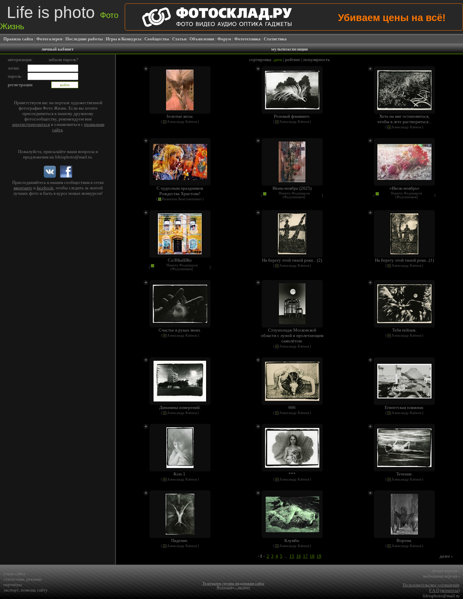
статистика (13, 579)
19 (319, 556)
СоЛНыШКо (180, 260)
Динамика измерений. (180, 407)
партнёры (12, 584)
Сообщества (156, 38)
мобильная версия (441, 576)
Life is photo (59, 17)
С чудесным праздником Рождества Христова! (180, 191)
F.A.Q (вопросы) (444, 590)
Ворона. (404, 540)
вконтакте (23, 187)
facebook (45, 187)
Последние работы (84, 38)
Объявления (201, 38)
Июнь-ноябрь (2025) (292, 188)
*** (292, 473)
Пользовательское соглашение (431, 584)
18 (312, 556)
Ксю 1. (180, 473)
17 (305, 556)
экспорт (11, 590)
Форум (224, 38)
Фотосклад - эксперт (233, 587)
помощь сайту (34, 590)
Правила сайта (18, 38)
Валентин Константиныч (182, 199)
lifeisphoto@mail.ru (73, 157)
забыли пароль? (63, 59)
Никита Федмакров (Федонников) (294, 195)
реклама (34, 579)
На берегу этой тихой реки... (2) (292, 260)
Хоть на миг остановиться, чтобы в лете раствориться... (404, 119)
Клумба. (292, 540)
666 (292, 407)
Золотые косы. (180, 116)
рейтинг (292, 59)
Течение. (404, 473)
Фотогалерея (49, 38)
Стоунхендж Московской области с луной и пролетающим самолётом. (292, 335)
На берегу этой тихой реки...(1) (404, 260)
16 (298, 556)
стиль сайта (14, 573)
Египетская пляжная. (404, 407)
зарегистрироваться (31, 124)
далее (446, 556)
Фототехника (247, 38)
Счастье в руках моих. (180, 330)
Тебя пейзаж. (404, 330)
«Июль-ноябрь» (404, 188)
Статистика (275, 38)
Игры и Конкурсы (123, 38)
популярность (316, 59)
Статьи (179, 38)
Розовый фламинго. (292, 116)
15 (291, 556)
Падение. (179, 540)
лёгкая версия (445, 570)
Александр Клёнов (182, 122)
